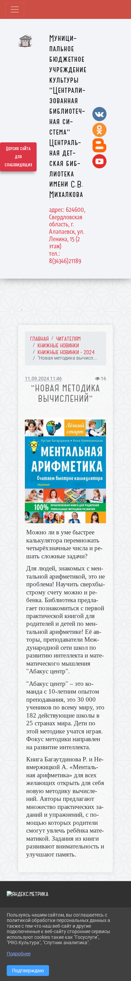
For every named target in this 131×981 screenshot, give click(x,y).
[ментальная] (65, 471)
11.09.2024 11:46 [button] (43, 379)
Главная (39, 338)
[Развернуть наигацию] (14, 9)
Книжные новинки (58, 345)
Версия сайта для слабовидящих (18, 156)
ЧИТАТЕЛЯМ (68, 338)
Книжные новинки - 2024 (66, 352)
